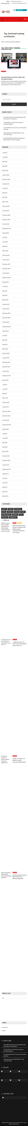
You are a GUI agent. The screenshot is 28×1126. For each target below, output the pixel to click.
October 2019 (5, 465)
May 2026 (4, 161)
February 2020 (5, 456)
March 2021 (5, 398)
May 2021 (4, 393)
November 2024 (6, 219)
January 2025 (5, 210)
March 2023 (5, 300)
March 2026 (5, 170)
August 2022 (5, 331)
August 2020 (5, 429)
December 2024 (6, 215)
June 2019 (5, 482)
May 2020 (4, 442)
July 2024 (4, 237)
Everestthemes (15, 1124)
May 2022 (4, 340)
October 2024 (5, 224)
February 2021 (5, 402)
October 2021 (5, 371)
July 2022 (4, 335)
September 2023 (6, 277)
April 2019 (4, 491)
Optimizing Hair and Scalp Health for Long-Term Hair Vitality (14, 133)
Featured (10, 511)
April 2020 (4, 447)
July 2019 (4, 478)
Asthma (4, 509)
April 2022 (4, 344)
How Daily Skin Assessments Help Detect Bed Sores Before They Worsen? (15, 118)
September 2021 (6, 375)
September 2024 (6, 228)
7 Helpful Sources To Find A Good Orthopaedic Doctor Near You (20, 643)
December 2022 (6, 313)
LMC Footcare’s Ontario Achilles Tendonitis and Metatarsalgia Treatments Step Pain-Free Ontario (19, 529)
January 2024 (5, 259)
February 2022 (5, 353)
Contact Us (5, 1027)
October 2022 (5, 322)
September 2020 (6, 424)
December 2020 (6, 411)
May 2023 (4, 291)
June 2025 (5, 188)
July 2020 (4, 433)
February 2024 (5, 255)
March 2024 (5, 250)
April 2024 (4, 246)
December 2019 (6, 460)
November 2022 (6, 317)
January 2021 (5, 407)
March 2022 (5, 349)
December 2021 (6, 362)
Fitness (17, 511)
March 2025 (5, 201)
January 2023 (5, 308)
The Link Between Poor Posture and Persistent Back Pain (15, 128)
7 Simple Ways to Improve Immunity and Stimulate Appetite (13, 123)
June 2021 (5, 389)
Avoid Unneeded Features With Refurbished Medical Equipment (20, 876)
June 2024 (5, 242)
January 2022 (5, 357)
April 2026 (4, 166)
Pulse (21, 514)
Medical (15, 514)
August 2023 (5, 282)
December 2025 (6, 179)
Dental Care (18, 509)
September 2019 (6, 469)
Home (2, 41)
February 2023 (5, 304)
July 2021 (4, 384)
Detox (3, 511)
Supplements (13, 517)
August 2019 (5, 473)
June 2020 (5, 438)
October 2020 (5, 420)
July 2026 (4, 152)
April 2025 (4, 197)
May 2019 (4, 487)
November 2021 (6, 366)
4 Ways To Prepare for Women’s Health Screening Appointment (19, 760)
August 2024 (5, 233)
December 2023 (6, 264)
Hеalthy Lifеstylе (6, 514)
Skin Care (4, 517)
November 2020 (6, 415)
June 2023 (5, 286)
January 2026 (5, 175)
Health (4, 71)
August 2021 (5, 380)
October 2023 (5, 273)
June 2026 (5, 157)
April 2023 (4, 295)
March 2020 (5, 451)
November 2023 (6, 268)
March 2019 (5, 496)
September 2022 (6, 326)
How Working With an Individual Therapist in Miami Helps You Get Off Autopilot (14, 139)
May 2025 (4, 192)
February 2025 (5, 206)
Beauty (11, 509)
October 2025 (5, 184)
